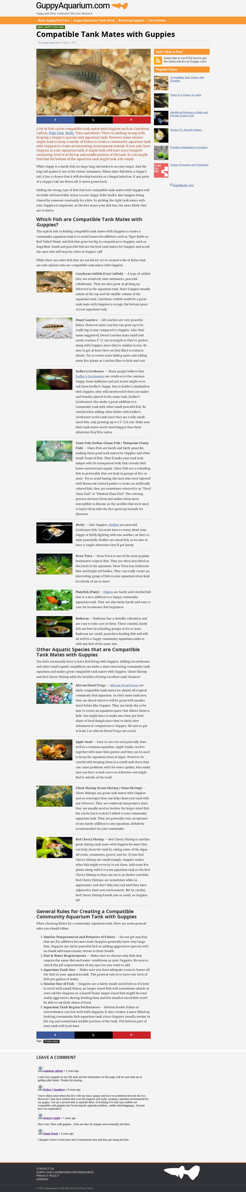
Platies (108, 592)
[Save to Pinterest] (132, 120)
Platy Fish (56, 133)
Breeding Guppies (131, 20)
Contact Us (45, 1168)
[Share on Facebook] (55, 120)
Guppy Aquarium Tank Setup (94, 20)
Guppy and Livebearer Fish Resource (65, 1172)
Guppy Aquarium (50, 42)
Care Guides (157, 20)
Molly (69, 133)
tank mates (52, 1041)
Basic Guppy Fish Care (54, 20)
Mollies (114, 525)
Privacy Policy (47, 1175)
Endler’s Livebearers (90, 376)
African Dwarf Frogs (124, 685)
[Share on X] (94, 120)
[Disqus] (93, 1110)
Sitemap (42, 1179)
